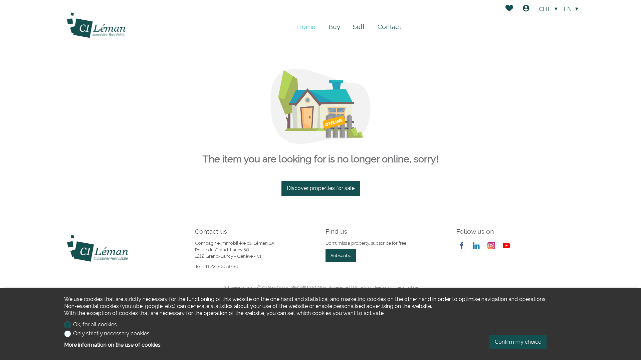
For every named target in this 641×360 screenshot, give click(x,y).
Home (306, 26)
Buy (334, 26)
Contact (389, 26)
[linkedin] (476, 245)
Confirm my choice (518, 342)
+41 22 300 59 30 (220, 266)
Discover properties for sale (321, 188)
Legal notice (407, 287)
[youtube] (506, 245)
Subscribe (341, 255)
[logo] (96, 25)
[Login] (526, 9)
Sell (359, 26)
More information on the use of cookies (112, 345)
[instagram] (491, 245)
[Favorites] (509, 9)
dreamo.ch (383, 287)
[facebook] (461, 245)
